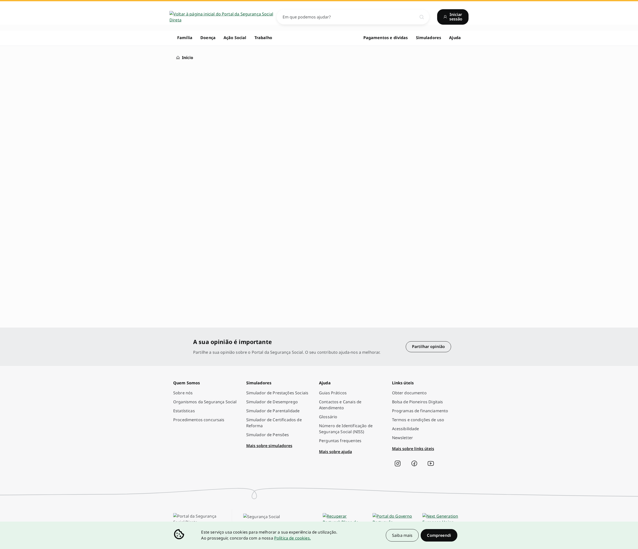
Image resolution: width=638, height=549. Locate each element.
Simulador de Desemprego (272, 402)
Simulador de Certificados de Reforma (274, 422)
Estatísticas (184, 410)
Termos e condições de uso (418, 419)
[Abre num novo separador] (397, 463)
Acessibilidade (405, 428)
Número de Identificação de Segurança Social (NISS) (346, 428)
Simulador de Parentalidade (273, 410)
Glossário (328, 416)
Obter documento (409, 393)
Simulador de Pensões (267, 434)
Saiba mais (402, 535)
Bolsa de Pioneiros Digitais (417, 402)
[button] (439, 535)
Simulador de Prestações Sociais (277, 393)
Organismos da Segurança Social (205, 402)
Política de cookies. (292, 538)
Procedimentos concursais (199, 419)
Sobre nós (183, 393)
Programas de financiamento (420, 410)
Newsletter (402, 437)
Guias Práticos (333, 393)
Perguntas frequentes (340, 440)
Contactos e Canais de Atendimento (340, 405)
